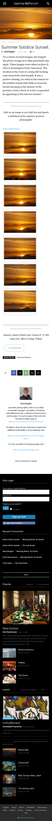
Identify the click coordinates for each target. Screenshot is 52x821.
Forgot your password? (12, 504)
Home (3, 42)
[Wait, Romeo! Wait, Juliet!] (9, 779)
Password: (7, 495)
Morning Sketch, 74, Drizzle (33, 539)
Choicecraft (23, 763)
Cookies (28, 810)
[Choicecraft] (9, 766)
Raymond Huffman (24, 357)
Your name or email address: (14, 488)
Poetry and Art (8, 718)
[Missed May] (9, 753)
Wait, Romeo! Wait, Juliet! (29, 776)
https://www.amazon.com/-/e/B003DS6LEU (26, 422)
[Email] (32, 372)
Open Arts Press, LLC (27, 818)
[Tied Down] (9, 678)
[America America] (9, 653)
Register (6, 807)
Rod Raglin (9, 52)
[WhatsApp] (26, 372)
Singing (21, 662)
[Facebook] (13, 372)
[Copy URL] (38, 372)
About (14, 807)
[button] (48, 3)
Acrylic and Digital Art (29, 690)
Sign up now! (19, 516)
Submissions (42, 807)
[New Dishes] (26, 608)
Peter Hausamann (10, 557)
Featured (29, 584)
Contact (12, 810)
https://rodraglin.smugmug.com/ (26, 450)
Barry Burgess (8, 551)
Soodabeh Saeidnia (12, 726)
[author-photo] (26, 400)
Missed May (23, 750)
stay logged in (16, 509)
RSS (26, 813)
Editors (21, 807)
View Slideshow (11, 129)
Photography (13, 42)
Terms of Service (40, 810)
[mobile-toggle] (4, 3)
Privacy (20, 810)
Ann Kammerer (10, 632)
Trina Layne (7, 563)
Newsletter (31, 807)
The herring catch (26, 788)
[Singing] (9, 666)
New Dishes (10, 628)
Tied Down (23, 675)
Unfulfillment (11, 723)
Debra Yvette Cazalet (11, 539)
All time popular (42, 584)
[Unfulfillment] (26, 707)
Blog (5, 810)
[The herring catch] (9, 791)
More (26, 574)
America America (25, 650)
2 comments (14, 348)
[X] (20, 372)
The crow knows (28, 545)
